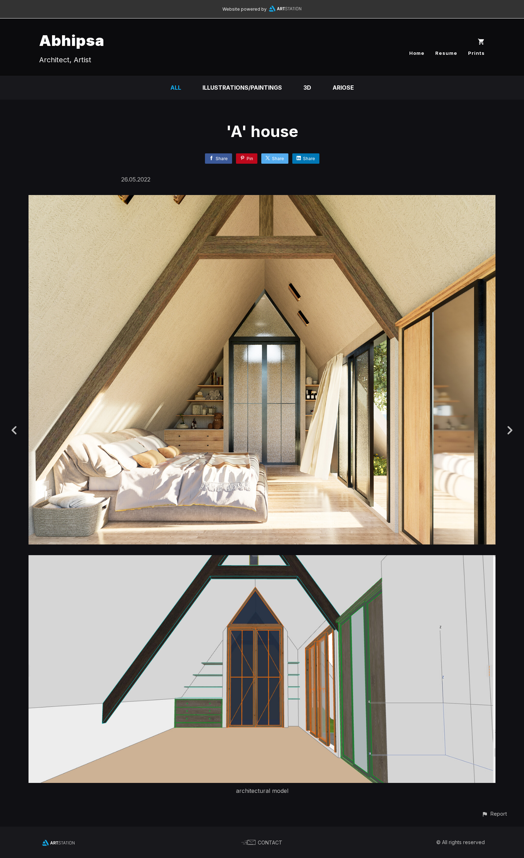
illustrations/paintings (242, 87)
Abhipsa (71, 40)
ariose (343, 87)
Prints (476, 53)
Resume (446, 53)
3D (307, 87)
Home (417, 53)
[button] (494, 813)
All (175, 87)
